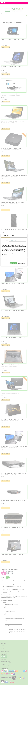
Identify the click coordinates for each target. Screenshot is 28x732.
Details (11, 240)
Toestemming (5, 240)
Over (16, 240)
